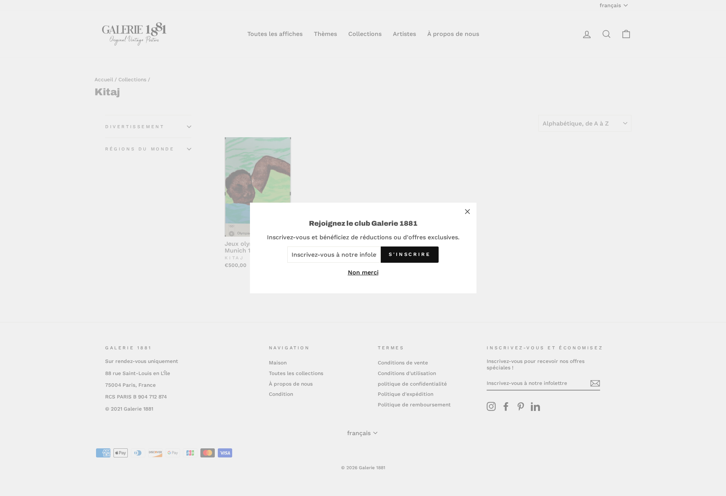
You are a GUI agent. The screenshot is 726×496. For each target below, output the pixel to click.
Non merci (363, 272)
